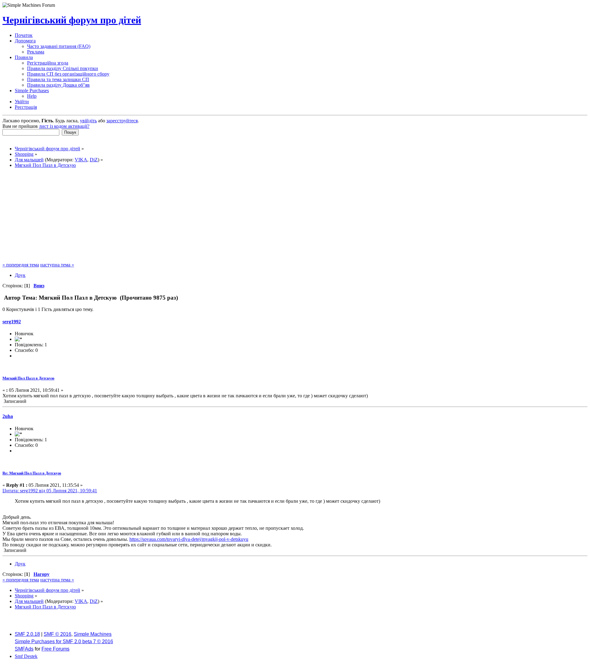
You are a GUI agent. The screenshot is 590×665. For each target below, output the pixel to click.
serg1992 (11, 321)
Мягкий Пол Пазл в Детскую (28, 378)
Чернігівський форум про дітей (71, 20)
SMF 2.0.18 (27, 634)
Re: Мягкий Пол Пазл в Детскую (31, 473)
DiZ (94, 159)
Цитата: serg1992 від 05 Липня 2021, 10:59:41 (49, 490)
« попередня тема (20, 264)
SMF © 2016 (57, 634)
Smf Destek (26, 656)
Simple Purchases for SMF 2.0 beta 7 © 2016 (64, 641)
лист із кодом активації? (64, 126)
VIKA (81, 159)
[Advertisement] (295, 216)
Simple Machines (93, 634)
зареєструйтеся (122, 120)
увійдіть (88, 120)
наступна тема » (57, 264)
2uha (7, 416)
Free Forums (55, 648)
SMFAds (24, 648)
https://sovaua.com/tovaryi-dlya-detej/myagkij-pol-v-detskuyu (188, 539)
